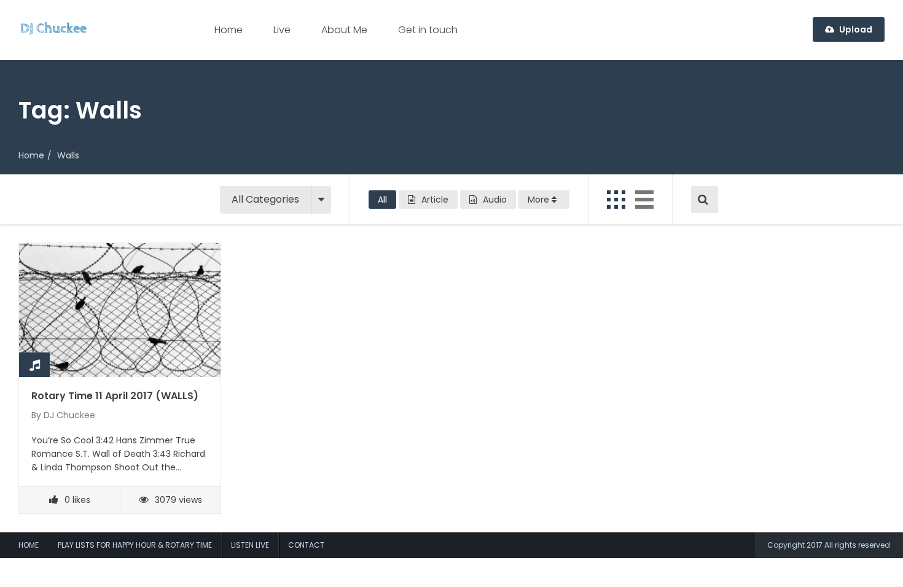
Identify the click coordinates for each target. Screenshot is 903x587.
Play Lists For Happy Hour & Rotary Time (135, 545)
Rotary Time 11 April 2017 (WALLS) (114, 396)
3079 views (178, 500)
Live (282, 30)
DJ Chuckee (69, 415)
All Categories (265, 199)
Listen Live (250, 545)
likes (77, 500)
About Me (344, 30)
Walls (68, 155)
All (382, 199)
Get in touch (428, 30)
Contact (306, 545)
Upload (854, 29)
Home (228, 30)
